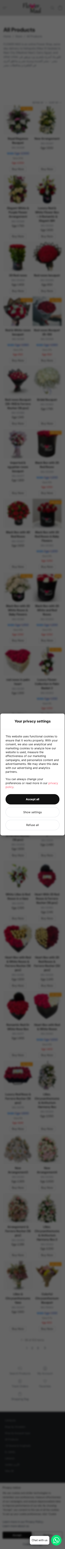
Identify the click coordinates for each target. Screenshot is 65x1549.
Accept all (32, 799)
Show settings (32, 812)
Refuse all (32, 825)
